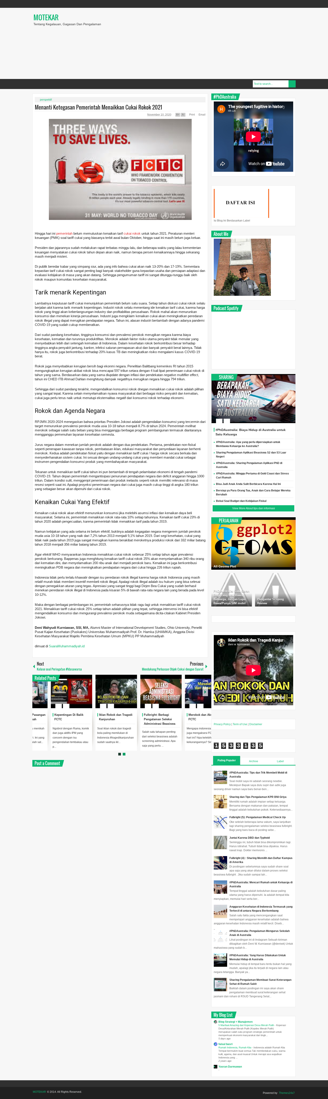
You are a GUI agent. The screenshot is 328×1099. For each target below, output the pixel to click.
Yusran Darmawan (230, 1066)
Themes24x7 (287, 1093)
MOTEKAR (45, 17)
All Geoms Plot (225, 566)
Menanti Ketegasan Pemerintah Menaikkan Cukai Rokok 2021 (98, 107)
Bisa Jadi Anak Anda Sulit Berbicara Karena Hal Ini (248, 484)
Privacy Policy (222, 724)
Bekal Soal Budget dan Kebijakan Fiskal (241, 501)
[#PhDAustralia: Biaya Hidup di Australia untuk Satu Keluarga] (253, 398)
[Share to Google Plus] (68, 695)
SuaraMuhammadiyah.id (67, 646)
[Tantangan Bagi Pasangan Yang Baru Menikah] (53, 691)
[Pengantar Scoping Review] (275, 589)
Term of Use (240, 724)
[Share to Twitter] (63, 695)
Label (280, 761)
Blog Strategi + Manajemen (235, 1021)
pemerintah (64, 233)
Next (205, 691)
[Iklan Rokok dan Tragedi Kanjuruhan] (142, 691)
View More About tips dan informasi (253, 508)
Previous (35, 691)
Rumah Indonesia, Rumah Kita (235, 1047)
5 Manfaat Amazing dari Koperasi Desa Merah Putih (246, 1025)
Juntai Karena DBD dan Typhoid (249, 837)
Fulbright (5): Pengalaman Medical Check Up (257, 817)
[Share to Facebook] (57, 695)
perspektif (46, 99)
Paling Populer (227, 760)
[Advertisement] (230, 43)
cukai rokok (132, 233)
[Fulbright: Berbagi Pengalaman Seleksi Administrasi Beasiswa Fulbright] (187, 691)
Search (292, 83)
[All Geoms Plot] (253, 543)
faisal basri (225, 1044)
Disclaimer (255, 724)
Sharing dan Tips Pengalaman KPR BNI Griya (257, 797)
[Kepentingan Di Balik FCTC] (98, 691)
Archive (253, 761)
